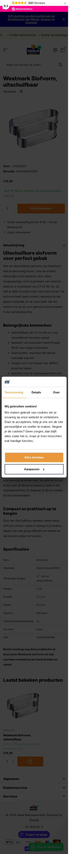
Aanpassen (31, 469)
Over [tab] (56, 392)
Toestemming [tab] (14, 392)
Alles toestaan (34, 457)
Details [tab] (36, 392)
